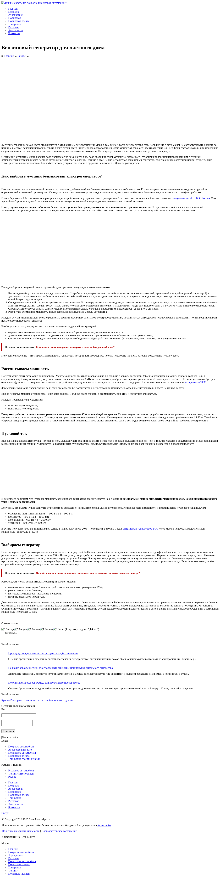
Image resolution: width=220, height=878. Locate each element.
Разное (12, 776)
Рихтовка (13, 27)
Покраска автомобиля (21, 746)
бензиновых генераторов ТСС (140, 528)
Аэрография (15, 14)
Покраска (13, 11)
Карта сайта (104, 825)
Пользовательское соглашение (59, 831)
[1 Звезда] (7, 629)
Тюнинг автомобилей (21, 773)
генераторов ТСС (195, 382)
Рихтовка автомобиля (21, 770)
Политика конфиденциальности (21, 831)
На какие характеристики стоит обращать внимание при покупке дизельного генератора (60, 667)
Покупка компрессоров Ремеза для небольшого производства (44, 682)
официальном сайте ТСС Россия (191, 198)
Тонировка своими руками (24, 758)
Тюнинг (13, 870)
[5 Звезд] (58, 629)
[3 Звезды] (33, 629)
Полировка (14, 17)
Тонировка (14, 24)
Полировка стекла (19, 21)
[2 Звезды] (20, 629)
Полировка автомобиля (22, 752)
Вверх (5, 813)
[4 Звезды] (46, 629)
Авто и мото (15, 30)
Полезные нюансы (19, 873)
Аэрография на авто (20, 749)
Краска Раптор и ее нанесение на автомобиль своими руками (37, 700)
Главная (13, 8)
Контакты (14, 33)
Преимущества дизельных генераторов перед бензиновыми (43, 653)
